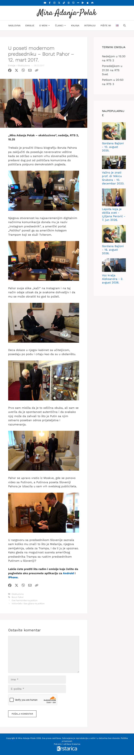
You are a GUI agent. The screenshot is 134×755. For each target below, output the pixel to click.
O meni (43, 25)
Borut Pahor (18, 597)
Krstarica (76, 744)
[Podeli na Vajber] (23, 71)
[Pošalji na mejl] (30, 71)
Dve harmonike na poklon (24, 600)
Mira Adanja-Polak (67, 13)
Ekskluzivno (24, 65)
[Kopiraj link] (36, 71)
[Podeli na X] (16, 71)
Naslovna (14, 25)
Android (68, 573)
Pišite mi (105, 25)
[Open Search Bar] (124, 25)
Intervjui (90, 25)
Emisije (29, 25)
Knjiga (75, 25)
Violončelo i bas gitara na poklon (28, 603)
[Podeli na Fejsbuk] (9, 71)
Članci (59, 25)
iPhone (13, 577)
